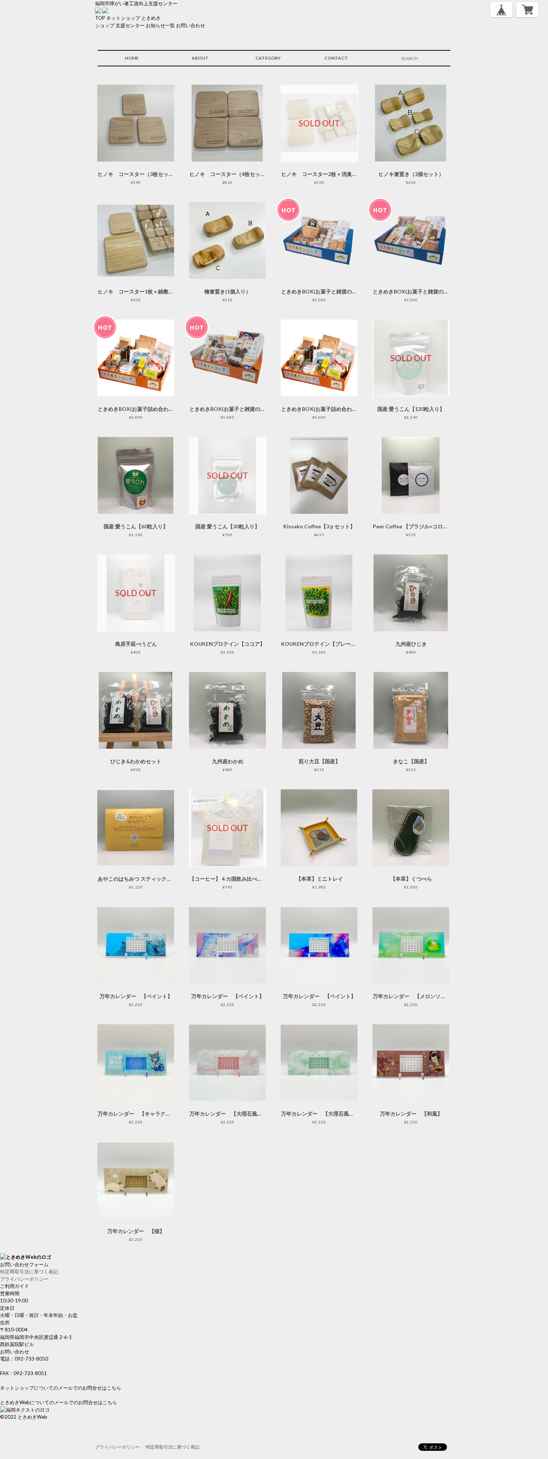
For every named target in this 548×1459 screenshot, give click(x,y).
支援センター (130, 25)
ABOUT (200, 58)
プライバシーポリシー (24, 1279)
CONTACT (336, 58)
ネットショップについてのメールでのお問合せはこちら (60, 1388)
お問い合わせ (190, 25)
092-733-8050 (31, 1359)
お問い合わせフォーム (24, 1264)
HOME (132, 58)
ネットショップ (123, 18)
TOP (100, 18)
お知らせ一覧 (160, 25)
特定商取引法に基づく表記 (29, 1271)
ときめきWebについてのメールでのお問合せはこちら (58, 1402)
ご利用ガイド (14, 1286)
